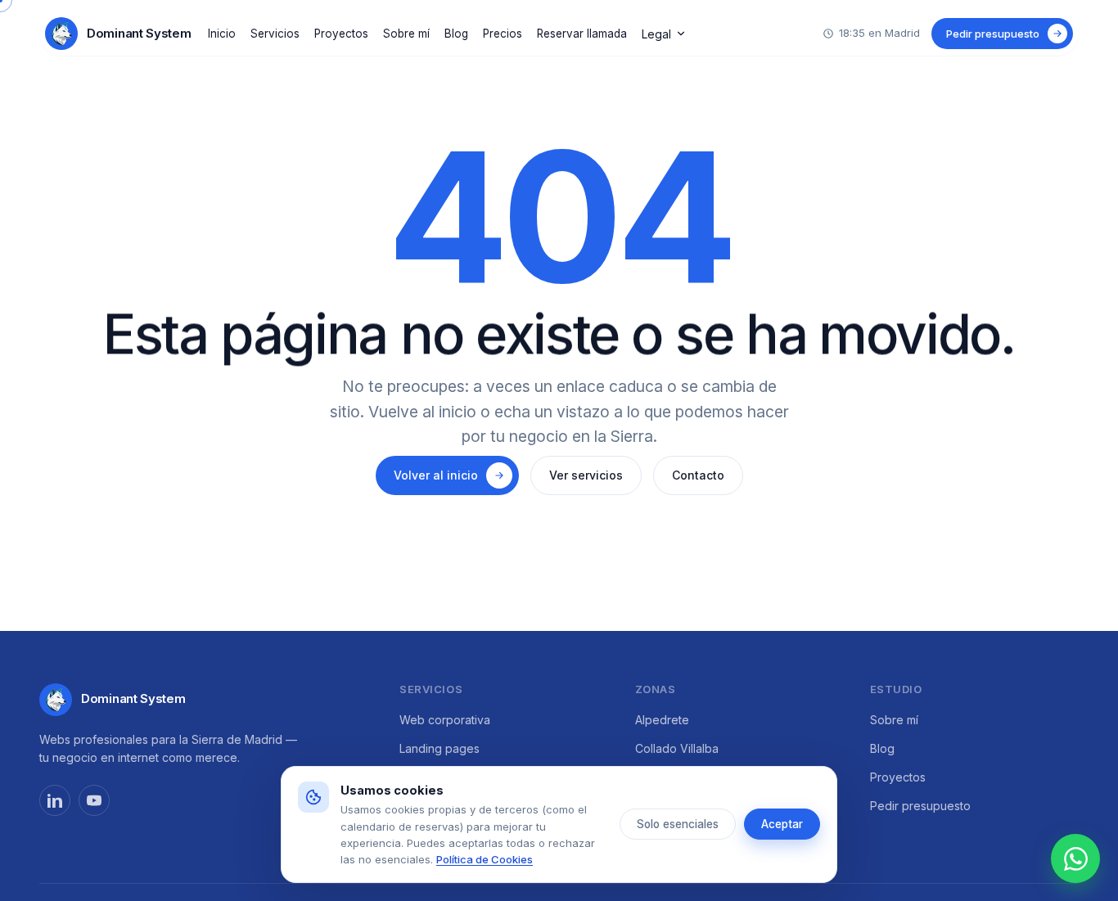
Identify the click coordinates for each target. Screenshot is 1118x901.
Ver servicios (586, 475)
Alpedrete (662, 720)
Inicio (222, 33)
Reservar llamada (582, 33)
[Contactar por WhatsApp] (1075, 858)
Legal (656, 34)
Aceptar (782, 824)
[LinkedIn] (54, 800)
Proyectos (341, 33)
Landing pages (439, 748)
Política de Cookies (484, 859)
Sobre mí (406, 33)
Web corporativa (444, 720)
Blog (456, 33)
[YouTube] (94, 800)
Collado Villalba (677, 748)
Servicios (275, 33)
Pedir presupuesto (920, 806)
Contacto (698, 475)
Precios (502, 33)
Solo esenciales (678, 824)
